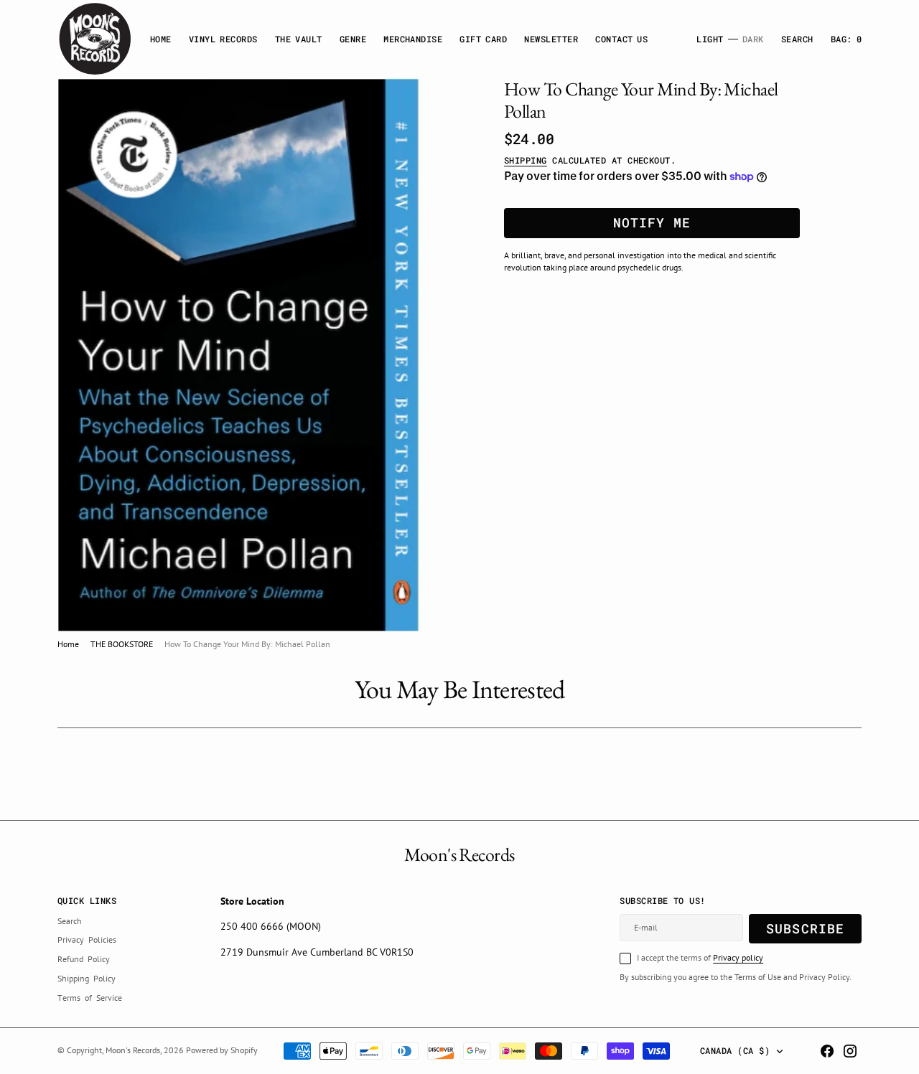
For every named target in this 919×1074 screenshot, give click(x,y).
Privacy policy (738, 957)
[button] (846, 39)
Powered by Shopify (222, 1050)
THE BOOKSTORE (121, 644)
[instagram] (850, 1051)
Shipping (525, 160)
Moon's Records (133, 1050)
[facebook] (827, 1051)
